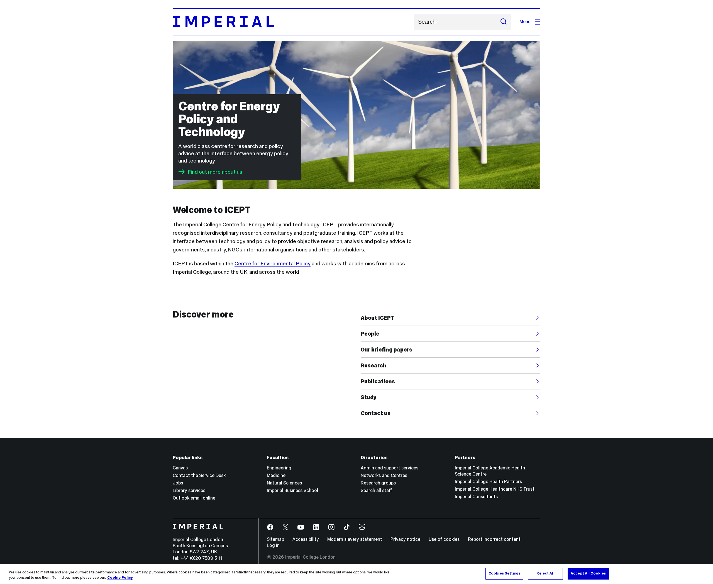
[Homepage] (290, 21)
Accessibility (305, 539)
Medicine (276, 475)
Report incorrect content (494, 539)
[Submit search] (503, 22)
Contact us (375, 413)
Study (369, 397)
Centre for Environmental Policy (273, 263)
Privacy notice (405, 539)
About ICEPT (377, 317)
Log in (273, 545)
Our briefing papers (386, 349)
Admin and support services (389, 468)
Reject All (545, 573)
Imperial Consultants (476, 497)
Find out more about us (215, 171)
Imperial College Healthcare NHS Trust (494, 489)
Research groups (378, 483)
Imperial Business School (292, 490)
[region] (356, 574)
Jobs (178, 483)
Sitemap (275, 539)
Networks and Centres (384, 475)
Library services (189, 490)
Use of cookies (444, 539)
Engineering (279, 468)
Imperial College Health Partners (488, 481)
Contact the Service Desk (199, 475)
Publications (378, 381)
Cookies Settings (504, 573)
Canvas (180, 468)
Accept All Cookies (588, 573)
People (370, 333)
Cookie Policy (120, 578)
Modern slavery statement (354, 539)
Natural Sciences (284, 483)
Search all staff (376, 490)
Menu (525, 22)
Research (373, 365)
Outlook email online (194, 498)
